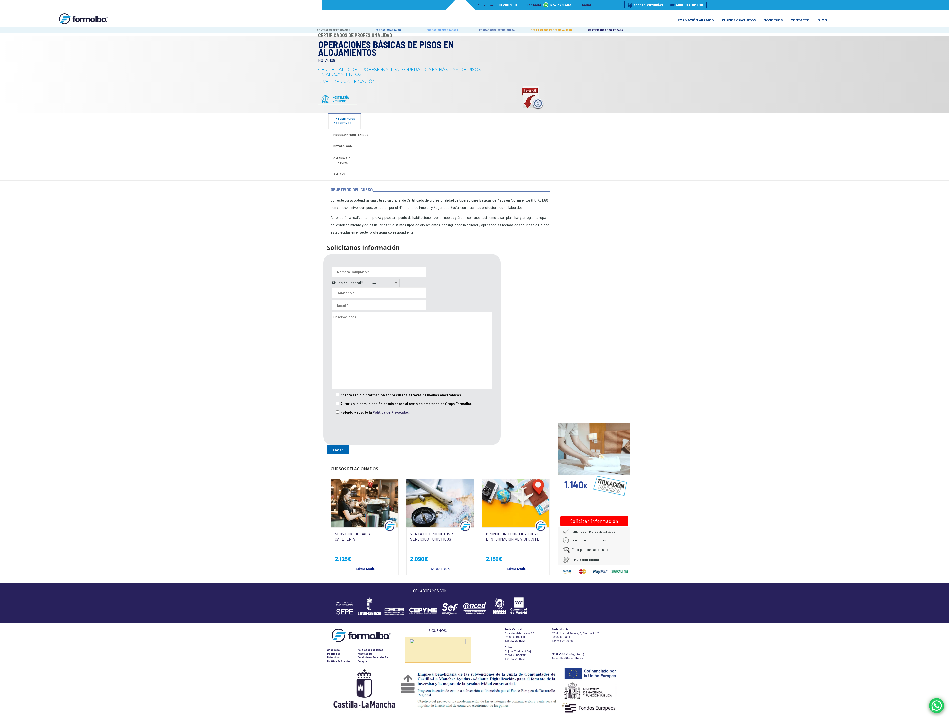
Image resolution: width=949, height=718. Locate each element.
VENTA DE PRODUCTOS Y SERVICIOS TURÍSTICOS (431, 536)
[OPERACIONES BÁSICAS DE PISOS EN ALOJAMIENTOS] (594, 448)
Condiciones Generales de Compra (372, 659)
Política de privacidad (333, 655)
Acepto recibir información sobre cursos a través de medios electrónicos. (401, 394)
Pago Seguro (364, 653)
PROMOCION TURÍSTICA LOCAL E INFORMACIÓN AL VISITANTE (512, 536)
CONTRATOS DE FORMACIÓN (333, 30)
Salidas (339, 174)
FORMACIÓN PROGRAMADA (442, 30)
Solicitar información (594, 521)
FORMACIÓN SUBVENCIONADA (497, 30)
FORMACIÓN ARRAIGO (388, 30)
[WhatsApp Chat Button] (936, 705)
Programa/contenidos (350, 134)
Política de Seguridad (370, 649)
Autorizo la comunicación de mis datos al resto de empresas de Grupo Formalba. (406, 403)
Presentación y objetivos (344, 120)
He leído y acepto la (375, 412)
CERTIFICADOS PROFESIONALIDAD (551, 30)
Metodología (343, 146)
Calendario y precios (342, 160)
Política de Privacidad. (391, 412)
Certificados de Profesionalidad (355, 35)
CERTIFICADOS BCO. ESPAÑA (605, 30)
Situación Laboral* (347, 282)
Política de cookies (338, 661)
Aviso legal (333, 649)
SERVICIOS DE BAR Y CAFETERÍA (353, 536)
